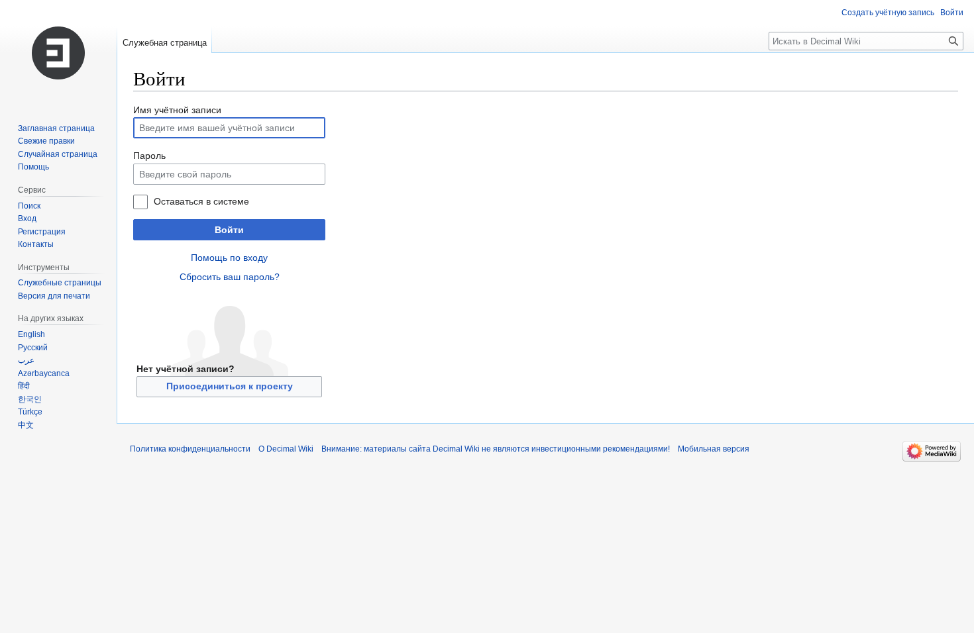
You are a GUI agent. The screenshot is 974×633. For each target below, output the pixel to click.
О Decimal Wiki (285, 449)
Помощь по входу (229, 257)
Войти (229, 229)
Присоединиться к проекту (229, 386)
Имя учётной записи (177, 110)
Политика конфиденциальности (190, 449)
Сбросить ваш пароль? (230, 276)
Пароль (149, 155)
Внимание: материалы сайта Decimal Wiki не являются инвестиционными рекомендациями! (495, 449)
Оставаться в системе (201, 201)
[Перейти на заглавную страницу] (58, 53)
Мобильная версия (713, 449)
